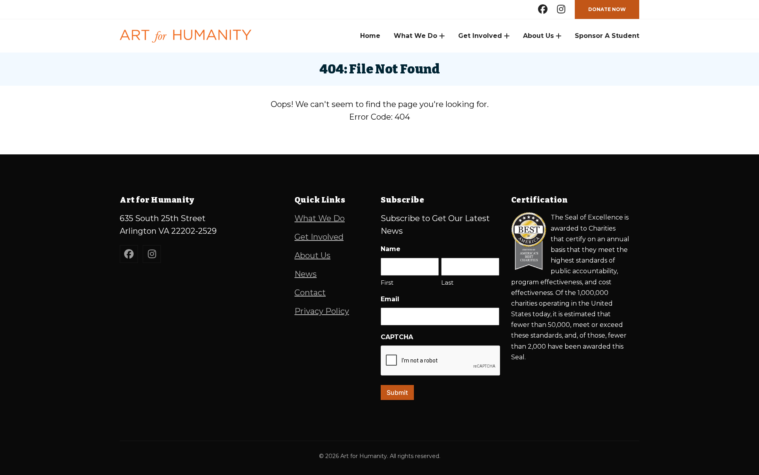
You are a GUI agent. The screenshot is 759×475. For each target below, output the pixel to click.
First (387, 282)
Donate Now (607, 9)
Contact (310, 292)
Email (390, 299)
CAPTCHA (397, 337)
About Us (538, 35)
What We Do (415, 35)
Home (370, 35)
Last (447, 282)
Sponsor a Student (607, 35)
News (306, 274)
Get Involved (480, 35)
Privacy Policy (322, 311)
